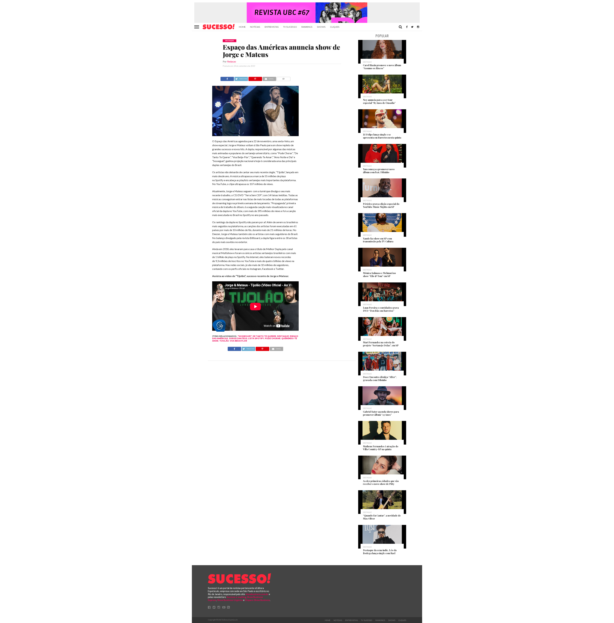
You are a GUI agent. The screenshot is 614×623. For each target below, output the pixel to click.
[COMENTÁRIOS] (284, 78)
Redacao (231, 61)
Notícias (255, 27)
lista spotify (256, 338)
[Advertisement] (327, 125)
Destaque (283, 336)
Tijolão (224, 341)
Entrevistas (272, 27)
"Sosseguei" (245, 336)
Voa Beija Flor (238, 341)
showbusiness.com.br (256, 594)
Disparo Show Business (257, 600)
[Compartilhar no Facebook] (227, 78)
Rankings (306, 27)
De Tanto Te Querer (264, 336)
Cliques (334, 27)
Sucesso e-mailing (236, 597)
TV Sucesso (290, 27)
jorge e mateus (238, 338)
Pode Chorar (272, 338)
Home (242, 27)
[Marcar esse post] (255, 78)
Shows (321, 27)
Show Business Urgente (230, 600)
